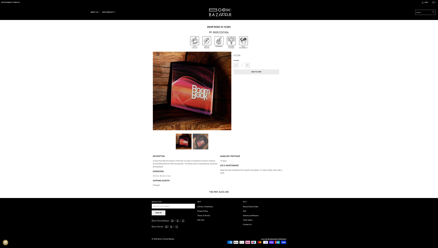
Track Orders (248, 220)
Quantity (236, 60)
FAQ (244, 211)
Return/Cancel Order (250, 207)
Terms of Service (203, 216)
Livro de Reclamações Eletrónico (273, 239)
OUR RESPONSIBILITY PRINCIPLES (10, 2)
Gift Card (200, 220)
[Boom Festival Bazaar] (220, 12)
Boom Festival (221, 32)
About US (95, 12)
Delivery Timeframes (205, 207)
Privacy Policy (202, 211)
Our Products (108, 12)
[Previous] (155, 91)
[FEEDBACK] (5, 242)
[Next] (229, 91)
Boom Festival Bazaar (166, 239)
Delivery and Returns (250, 216)
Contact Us (247, 224)
